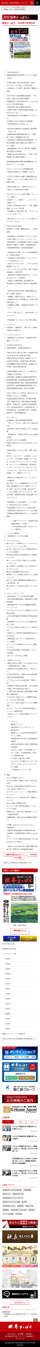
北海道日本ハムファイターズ (13, 1198)
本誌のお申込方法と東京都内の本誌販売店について (19, 1039)
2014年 (7, 1018)
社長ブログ (7, 1194)
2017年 (7, 1004)
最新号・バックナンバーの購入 (12, 1034)
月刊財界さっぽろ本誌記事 (12, 1190)
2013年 (7, 1024)
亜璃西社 (6, 1210)
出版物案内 (29, 1336)
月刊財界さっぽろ (9, 1206)
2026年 (7, 959)
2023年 (7, 974)
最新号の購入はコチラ (14, 854)
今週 (20, 1122)
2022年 (7, 979)
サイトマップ (20, 1338)
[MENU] (37, 3)
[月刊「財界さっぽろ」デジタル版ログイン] (26, 1078)
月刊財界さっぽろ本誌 (19, 1210)
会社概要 (20, 1334)
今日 (8, 1122)
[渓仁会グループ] (20, 1088)
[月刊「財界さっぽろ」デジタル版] (11, 1078)
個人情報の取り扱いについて (14, 1336)
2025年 (7, 964)
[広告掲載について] (20, 1099)
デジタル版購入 (11, 938)
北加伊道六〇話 (18, 1194)
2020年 (7, 989)
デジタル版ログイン (28, 938)
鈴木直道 (19, 1214)
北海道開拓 (27, 1190)
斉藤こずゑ (29, 1206)
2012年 (7, 1029)
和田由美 (20, 1206)
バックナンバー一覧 (9, 954)
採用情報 (28, 1334)
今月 (32, 1122)
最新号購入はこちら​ (20, 931)
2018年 (7, 998)
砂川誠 (24, 1202)
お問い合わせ (11, 1334)
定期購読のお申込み (9, 949)
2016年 (7, 1009)
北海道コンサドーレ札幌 (11, 1202)
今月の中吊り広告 (8, 944)
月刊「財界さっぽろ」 (19, 7)
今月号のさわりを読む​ (26, 855)
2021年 (7, 984)
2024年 (7, 969)
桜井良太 (32, 1210)
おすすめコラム (20, 1302)
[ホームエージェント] (20, 1109)
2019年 (7, 994)
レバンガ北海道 (8, 1214)
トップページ (6, 7)
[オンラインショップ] (20, 1053)
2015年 (7, 1014)
